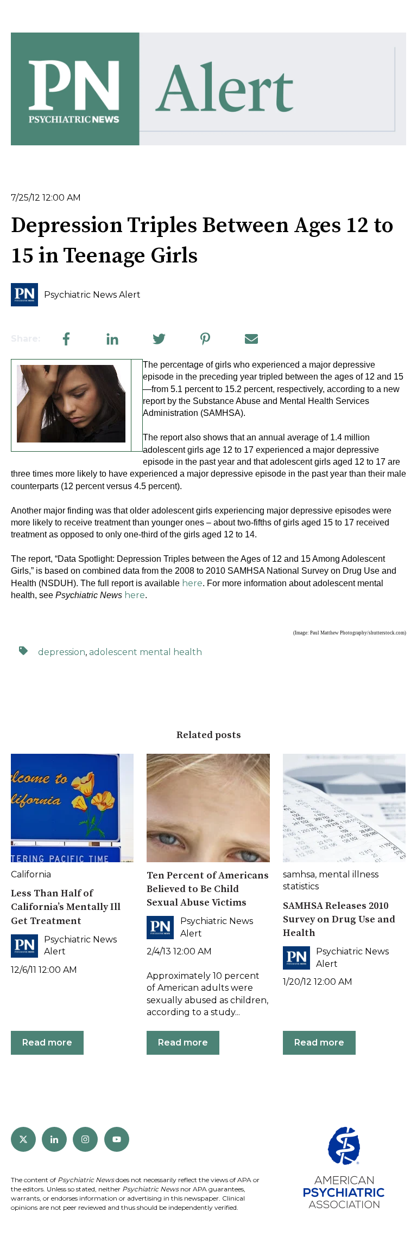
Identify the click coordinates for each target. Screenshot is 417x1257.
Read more (47, 1042)
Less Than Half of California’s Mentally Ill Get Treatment (66, 907)
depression (61, 652)
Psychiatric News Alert (92, 295)
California (31, 874)
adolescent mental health (145, 652)
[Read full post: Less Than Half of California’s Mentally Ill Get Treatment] (72, 808)
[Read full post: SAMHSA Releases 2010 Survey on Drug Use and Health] (344, 808)
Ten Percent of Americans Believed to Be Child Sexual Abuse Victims (208, 889)
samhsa (299, 874)
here (192, 583)
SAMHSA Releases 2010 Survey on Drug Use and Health (339, 919)
